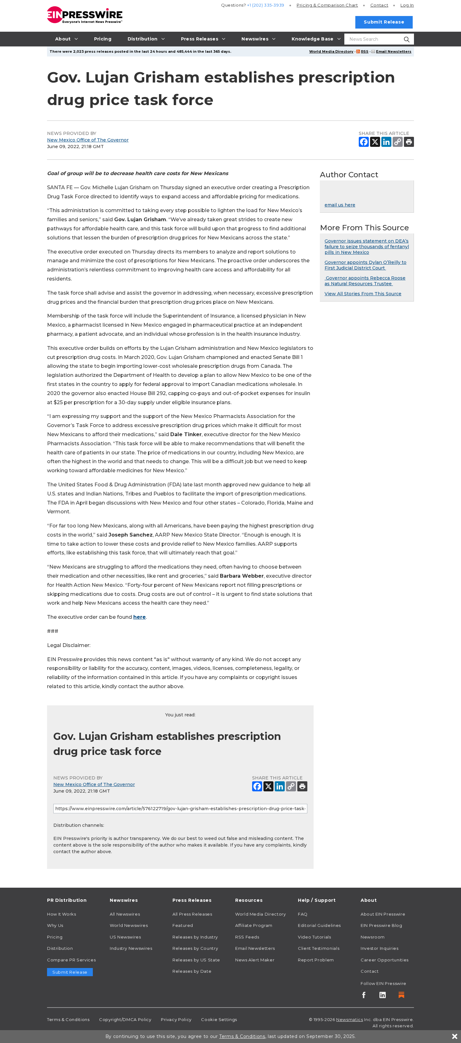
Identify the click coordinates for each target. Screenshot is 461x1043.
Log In (407, 5)
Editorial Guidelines (319, 925)
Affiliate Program (254, 925)
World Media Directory (331, 51)
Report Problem (316, 959)
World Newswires (129, 925)
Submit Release (384, 22)
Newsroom (373, 936)
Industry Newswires (131, 948)
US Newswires (125, 936)
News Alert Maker (254, 959)
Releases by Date (191, 971)
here (139, 617)
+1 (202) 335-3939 (265, 5)
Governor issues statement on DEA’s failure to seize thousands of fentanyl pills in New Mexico (367, 246)
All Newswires (125, 914)
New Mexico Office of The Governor (88, 140)
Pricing (327, 5)
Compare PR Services (71, 959)
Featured (182, 925)
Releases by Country (195, 948)
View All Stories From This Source (363, 294)
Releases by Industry (195, 936)
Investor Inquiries (380, 948)
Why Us (55, 925)
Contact (379, 5)
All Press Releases (192, 914)
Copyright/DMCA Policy (125, 1019)
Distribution (60, 948)
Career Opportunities (385, 959)
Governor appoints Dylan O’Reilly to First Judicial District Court (365, 265)
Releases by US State (196, 959)
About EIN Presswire (383, 914)
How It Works (61, 914)
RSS (364, 51)
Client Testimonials (318, 948)
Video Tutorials (314, 936)
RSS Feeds (247, 936)
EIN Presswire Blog (381, 925)
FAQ (303, 914)
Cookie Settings (219, 1019)
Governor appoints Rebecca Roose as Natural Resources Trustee (365, 280)
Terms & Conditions (68, 1019)
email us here (340, 205)
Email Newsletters (393, 51)
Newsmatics (349, 1019)
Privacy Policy (176, 1019)
